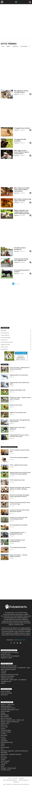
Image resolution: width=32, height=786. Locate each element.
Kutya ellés (4, 694)
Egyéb (3, 46)
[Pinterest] (14, 643)
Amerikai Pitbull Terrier (8, 708)
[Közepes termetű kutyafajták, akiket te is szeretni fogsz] (5, 505)
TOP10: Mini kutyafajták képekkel (19, 457)
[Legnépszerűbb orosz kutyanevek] (5, 377)
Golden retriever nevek (16, 405)
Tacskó (3, 759)
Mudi (2, 745)
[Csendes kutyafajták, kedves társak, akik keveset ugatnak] (5, 512)
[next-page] (3, 442)
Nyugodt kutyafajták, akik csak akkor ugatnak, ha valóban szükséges (20, 488)
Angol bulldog (5, 711)
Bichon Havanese (6, 718)
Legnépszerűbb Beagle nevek (17, 390)
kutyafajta (21, 629)
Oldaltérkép (16, 781)
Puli (2, 749)
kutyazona (16, 94)
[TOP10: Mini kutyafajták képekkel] (5, 460)
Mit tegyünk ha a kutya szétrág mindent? (21, 91)
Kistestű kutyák (5, 654)
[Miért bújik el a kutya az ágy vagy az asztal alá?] (7, 202)
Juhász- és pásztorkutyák (9, 666)
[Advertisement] (16, 22)
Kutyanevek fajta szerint (7, 342)
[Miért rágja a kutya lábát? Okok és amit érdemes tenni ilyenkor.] (7, 191)
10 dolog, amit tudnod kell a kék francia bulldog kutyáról (18, 518)
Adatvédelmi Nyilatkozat (24, 780)
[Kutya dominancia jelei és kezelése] (7, 273)
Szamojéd (4, 758)
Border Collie (5, 723)
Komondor (4, 735)
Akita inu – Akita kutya (7, 704)
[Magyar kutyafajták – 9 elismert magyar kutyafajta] (5, 557)
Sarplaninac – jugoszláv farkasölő (11, 754)
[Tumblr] (17, 643)
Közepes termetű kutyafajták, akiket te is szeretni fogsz (20, 503)
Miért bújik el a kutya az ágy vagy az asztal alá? (22, 199)
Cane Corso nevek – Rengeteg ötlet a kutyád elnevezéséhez (20, 368)
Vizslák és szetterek (7, 678)
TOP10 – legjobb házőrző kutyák (18, 465)
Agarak (3, 683)
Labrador (3, 739)
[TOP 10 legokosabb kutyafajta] (5, 550)
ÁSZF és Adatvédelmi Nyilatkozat (10, 780)
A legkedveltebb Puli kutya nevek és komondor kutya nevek (19, 435)
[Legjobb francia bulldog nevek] (5, 415)
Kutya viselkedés (5, 335)
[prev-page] (1, 442)
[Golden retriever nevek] (5, 407)
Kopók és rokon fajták (7, 676)
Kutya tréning (4, 346)
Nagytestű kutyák (5, 344)
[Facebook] (11, 643)
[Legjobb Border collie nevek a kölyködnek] (5, 430)
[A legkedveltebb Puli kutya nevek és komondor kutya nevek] (5, 437)
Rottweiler (4, 752)
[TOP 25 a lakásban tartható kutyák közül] (5, 452)
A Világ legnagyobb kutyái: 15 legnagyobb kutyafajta (18, 533)
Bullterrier (4, 725)
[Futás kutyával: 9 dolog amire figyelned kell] (7, 262)
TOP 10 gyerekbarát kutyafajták (18, 525)
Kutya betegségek (5, 337)
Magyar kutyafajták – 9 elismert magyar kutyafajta (18, 555)
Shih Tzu (3, 756)
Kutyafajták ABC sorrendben (10, 652)
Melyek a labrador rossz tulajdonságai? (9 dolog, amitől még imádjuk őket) (22, 211)
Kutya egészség (24, 46)
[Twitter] (20, 643)
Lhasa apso (4, 740)
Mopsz (3, 744)
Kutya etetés (4, 339)
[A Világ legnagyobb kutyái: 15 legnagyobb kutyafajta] (5, 535)
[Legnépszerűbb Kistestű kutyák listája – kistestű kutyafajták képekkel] (5, 475)
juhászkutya (15, 46)
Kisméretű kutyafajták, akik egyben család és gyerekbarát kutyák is (19, 495)
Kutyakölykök (4, 349)
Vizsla (2, 766)
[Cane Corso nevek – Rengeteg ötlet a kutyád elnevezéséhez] (5, 370)
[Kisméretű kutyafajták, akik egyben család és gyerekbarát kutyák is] (5, 497)
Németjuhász (5, 747)
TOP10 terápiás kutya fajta (17, 480)
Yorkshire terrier (6, 770)
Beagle (3, 713)
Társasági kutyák (6, 681)
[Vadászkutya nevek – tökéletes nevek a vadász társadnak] (5, 400)
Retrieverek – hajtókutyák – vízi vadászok (13, 679)
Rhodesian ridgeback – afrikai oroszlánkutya (14, 751)
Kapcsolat (15, 778)
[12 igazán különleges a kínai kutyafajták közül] (5, 542)
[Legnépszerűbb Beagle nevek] (5, 392)
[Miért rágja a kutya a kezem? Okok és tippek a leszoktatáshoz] (7, 154)
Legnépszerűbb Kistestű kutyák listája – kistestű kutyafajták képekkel (20, 473)
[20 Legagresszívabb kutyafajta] (7, 143)
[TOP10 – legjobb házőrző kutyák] (5, 467)
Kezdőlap (2, 41)
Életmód (8, 46)
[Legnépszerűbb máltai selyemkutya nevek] (5, 385)
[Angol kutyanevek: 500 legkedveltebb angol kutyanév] (5, 422)
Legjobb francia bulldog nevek (18, 412)
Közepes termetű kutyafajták (10, 656)
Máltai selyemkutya (7, 742)
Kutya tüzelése (5, 691)
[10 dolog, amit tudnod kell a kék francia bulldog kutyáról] (5, 520)
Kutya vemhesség (6, 693)
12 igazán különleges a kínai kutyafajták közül (17, 540)
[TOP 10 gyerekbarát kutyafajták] (5, 527)
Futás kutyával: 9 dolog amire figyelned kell (21, 259)
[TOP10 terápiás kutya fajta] (5, 482)
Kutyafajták (3, 330)
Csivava (3, 728)
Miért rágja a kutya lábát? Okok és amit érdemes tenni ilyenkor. (22, 189)
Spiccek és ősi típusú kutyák (9, 674)
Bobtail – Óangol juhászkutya (10, 721)
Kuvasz (3, 737)
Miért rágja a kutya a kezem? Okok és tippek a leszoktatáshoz (21, 152)
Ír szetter (3, 733)
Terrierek (4, 671)
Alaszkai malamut (6, 706)
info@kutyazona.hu (19, 640)
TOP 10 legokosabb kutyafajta (18, 547)
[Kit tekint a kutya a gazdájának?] (7, 251)
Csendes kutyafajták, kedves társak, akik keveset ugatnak (19, 510)
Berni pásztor (5, 716)
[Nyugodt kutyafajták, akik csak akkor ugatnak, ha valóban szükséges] (5, 490)
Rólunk (10, 778)
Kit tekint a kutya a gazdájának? (20, 248)
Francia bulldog (6, 730)
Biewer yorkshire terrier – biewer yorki (12, 720)
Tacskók (3, 673)
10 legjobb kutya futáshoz (22, 128)
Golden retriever (6, 732)
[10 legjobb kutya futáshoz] (7, 131)
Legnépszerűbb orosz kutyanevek (19, 375)
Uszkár (3, 764)
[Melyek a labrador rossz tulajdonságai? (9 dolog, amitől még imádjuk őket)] (7, 214)
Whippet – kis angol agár (8, 768)
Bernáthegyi (5, 715)
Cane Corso (4, 727)
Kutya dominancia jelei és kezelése (21, 270)
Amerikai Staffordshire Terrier (10, 709)
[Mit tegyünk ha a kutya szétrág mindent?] (7, 94)
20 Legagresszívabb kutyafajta (20, 140)
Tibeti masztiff (5, 761)
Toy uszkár (4, 763)
